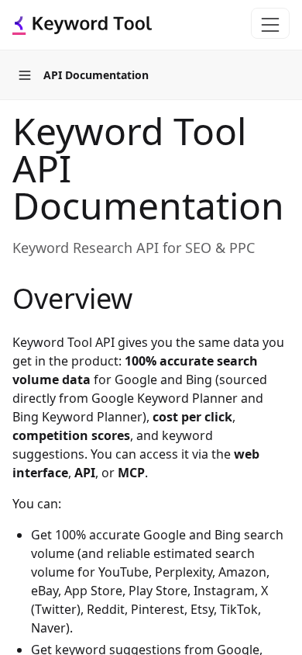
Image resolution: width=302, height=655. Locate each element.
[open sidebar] (24, 75)
